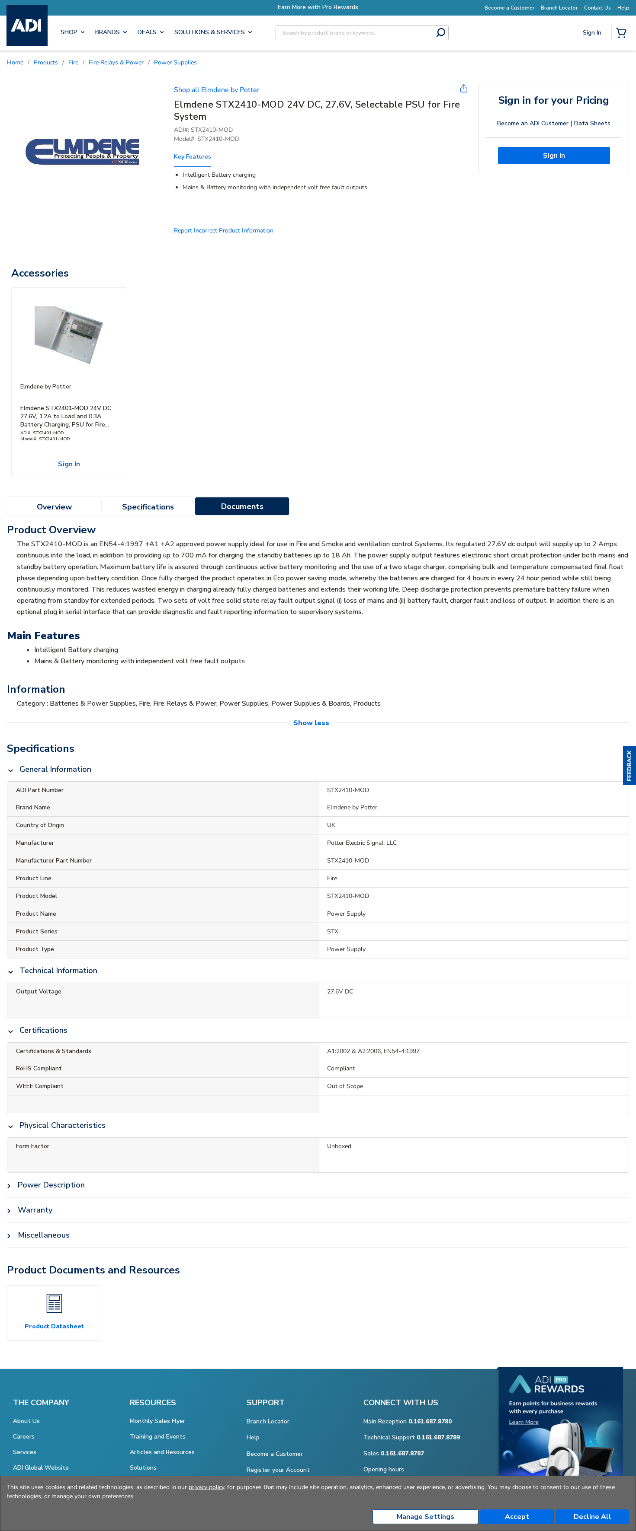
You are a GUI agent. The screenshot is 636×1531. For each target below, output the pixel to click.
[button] (629, 765)
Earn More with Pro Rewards (318, 7)
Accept (517, 1516)
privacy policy (206, 1487)
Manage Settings (425, 1516)
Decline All (592, 1516)
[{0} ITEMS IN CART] (623, 34)
